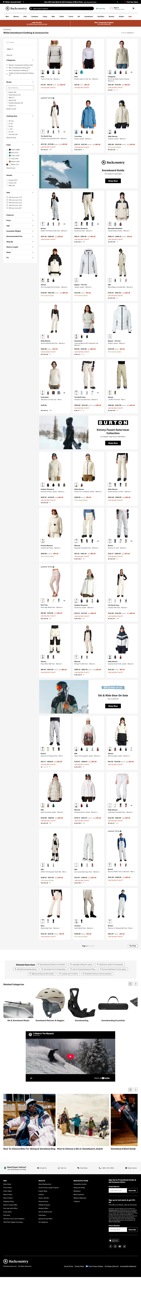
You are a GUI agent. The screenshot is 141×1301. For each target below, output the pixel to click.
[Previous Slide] (23, 2)
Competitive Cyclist (80, 1184)
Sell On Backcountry (45, 1212)
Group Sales (7, 1212)
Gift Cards (6, 1215)
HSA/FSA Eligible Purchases (13, 1222)
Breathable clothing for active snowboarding (98, 974)
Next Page (133, 946)
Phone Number (114, 1225)
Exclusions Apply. (113, 1210)
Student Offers (43, 1208)
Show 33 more (11, 137)
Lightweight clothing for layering (82, 964)
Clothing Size (11, 116)
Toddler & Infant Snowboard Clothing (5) (21, 74)
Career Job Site (43, 1198)
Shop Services (43, 1201)
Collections (42, 1215)
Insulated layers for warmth (69, 974)
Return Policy (7, 1194)
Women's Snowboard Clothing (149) (21, 65)
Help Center (7, 1184)
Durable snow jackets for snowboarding (111, 964)
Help (5, 1181)
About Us (41, 1181)
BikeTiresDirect (79, 1194)
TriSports (77, 1201)
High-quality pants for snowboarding (55, 969)
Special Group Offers (45, 1218)
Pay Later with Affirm (10, 1208)
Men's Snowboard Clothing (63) (19, 68)
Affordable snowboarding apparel (27, 969)
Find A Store (7, 1187)
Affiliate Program (44, 1205)
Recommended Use (14, 236)
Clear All (9, 55)
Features (10, 215)
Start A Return (8, 1198)
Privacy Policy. (117, 1221)
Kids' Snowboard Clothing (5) (18, 70)
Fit (7, 257)
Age (8, 225)
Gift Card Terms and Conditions (13, 1218)
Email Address (114, 1186)
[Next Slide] (117, 2)
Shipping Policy (8, 1201)
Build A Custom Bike (10, 1205)
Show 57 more (11, 108)
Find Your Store (132, 2)
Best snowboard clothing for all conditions (52, 964)
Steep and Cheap (79, 1187)
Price (8, 220)
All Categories (43, 1222)
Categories (10, 60)
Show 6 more (10, 168)
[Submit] (31, 8)
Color (8, 145)
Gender (9, 175)
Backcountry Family (81, 1181)
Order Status (7, 1191)
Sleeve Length (12, 247)
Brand (8, 82)
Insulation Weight (13, 231)
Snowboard (7, 29)
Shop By (9, 241)
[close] (13, 49)
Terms (110, 1221)
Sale (8, 192)
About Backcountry (44, 1184)
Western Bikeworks (80, 1198)
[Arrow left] (130, 984)
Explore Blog (42, 1191)
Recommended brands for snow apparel (114, 969)
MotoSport (77, 1191)
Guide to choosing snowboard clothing (83, 969)
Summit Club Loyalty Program (48, 1187)
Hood (8, 252)
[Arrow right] (136, 984)
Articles (41, 1194)
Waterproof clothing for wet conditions (43, 974)
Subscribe (132, 1190)
